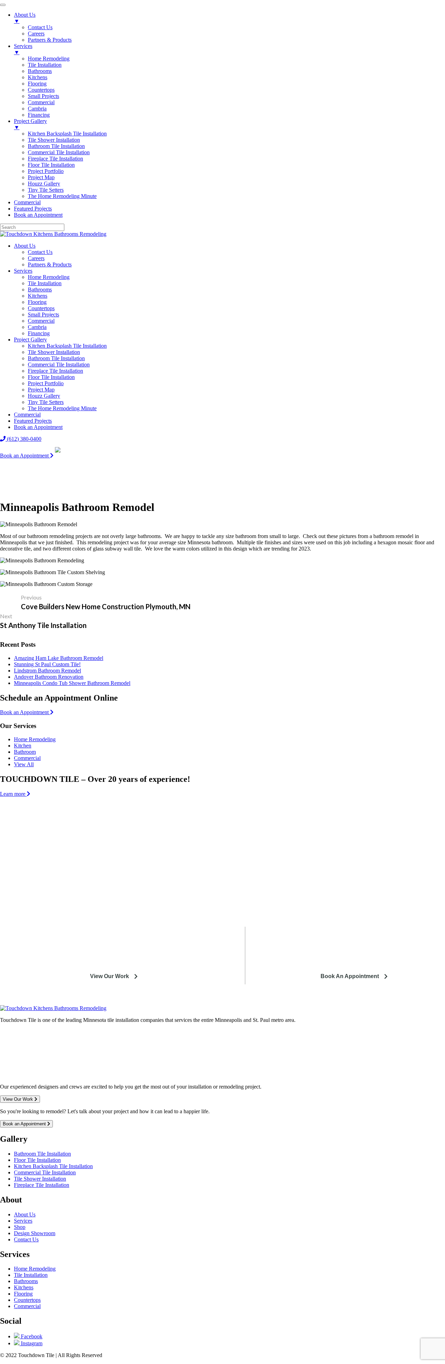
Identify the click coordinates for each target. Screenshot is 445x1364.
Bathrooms (40, 289)
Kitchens (37, 296)
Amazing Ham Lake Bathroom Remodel (58, 658)
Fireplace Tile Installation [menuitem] (55, 159)
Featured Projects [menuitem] (33, 209)
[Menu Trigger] (3, 5)
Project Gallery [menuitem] (30, 124)
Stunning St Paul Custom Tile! (47, 664)
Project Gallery (30, 339)
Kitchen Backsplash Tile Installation (67, 346)
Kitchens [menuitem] (37, 77)
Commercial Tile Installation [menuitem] (59, 152)
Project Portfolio (46, 383)
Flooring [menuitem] (37, 83)
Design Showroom (34, 1233)
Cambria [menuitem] (37, 108)
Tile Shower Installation (54, 352)
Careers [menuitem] (36, 33)
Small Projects (43, 314)
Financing (39, 333)
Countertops (41, 308)
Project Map (41, 389)
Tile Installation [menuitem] (45, 65)
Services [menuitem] (23, 49)
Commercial (41, 321)
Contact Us (40, 252)
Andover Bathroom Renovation (48, 677)
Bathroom (25, 752)
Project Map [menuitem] (41, 177)
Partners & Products (50, 264)
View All (24, 764)
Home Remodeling (49, 277)
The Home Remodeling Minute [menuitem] (62, 196)
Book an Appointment (38, 427)
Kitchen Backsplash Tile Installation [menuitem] (67, 134)
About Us (24, 246)
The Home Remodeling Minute (62, 408)
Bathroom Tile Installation (56, 358)
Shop (19, 1227)
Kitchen (22, 746)
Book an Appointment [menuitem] (38, 215)
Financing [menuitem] (39, 115)
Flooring (37, 302)
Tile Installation (45, 283)
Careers (36, 258)
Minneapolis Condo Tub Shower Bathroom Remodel (72, 683)
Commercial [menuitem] (41, 102)
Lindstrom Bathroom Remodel (47, 670)
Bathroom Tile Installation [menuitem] (56, 146)
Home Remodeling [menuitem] (49, 58)
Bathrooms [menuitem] (40, 71)
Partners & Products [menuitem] (50, 40)
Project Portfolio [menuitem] (46, 171)
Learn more (13, 794)
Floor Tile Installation (51, 377)
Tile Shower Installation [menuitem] (54, 140)
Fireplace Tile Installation (55, 371)
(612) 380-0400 (23, 439)
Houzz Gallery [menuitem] (44, 184)
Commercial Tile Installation (59, 364)
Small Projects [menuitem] (43, 96)
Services (23, 271)
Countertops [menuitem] (41, 90)
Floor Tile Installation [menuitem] (51, 165)
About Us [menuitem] (24, 18)
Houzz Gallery (44, 396)
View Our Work (109, 976)
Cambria (37, 327)
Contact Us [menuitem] (40, 27)
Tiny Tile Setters (46, 402)
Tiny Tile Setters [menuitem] (46, 190)
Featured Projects (33, 421)
